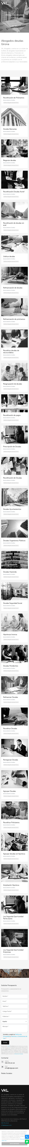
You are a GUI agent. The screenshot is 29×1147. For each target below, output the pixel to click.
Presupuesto (14, 978)
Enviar (5, 1042)
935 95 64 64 (5, 1123)
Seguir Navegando (14, 1143)
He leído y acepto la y (15, 1036)
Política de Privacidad (19, 1053)
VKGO (8, 1046)
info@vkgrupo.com (6, 1125)
